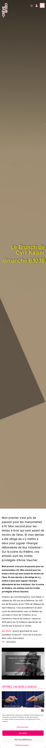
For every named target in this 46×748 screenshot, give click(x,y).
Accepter (23, 733)
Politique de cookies (22, 745)
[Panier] (31, 5)
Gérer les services (22, 727)
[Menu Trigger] (42, 5)
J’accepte (23, 668)
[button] (42, 710)
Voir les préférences (23, 739)
